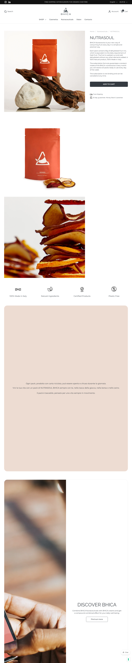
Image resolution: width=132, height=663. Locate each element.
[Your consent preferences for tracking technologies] (128, 659)
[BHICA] (66, 11)
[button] (8, 11)
